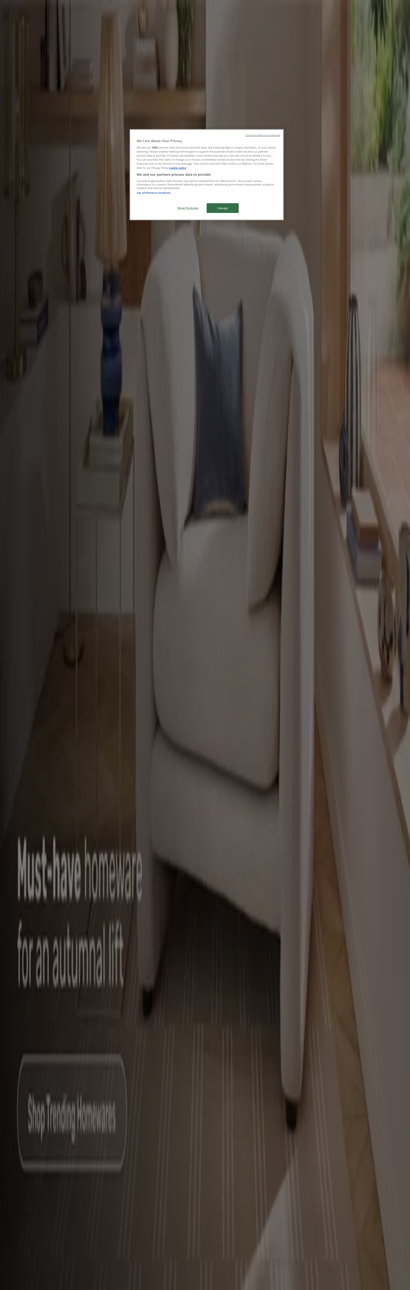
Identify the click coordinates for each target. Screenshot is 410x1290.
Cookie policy (177, 168)
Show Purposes (187, 208)
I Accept (222, 208)
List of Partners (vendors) (153, 192)
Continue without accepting (262, 135)
